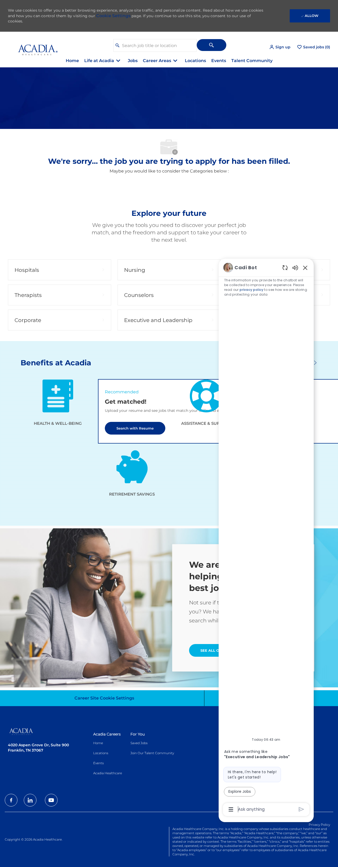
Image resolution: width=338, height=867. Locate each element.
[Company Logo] (34, 46)
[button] (279, 47)
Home (72, 60)
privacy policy (251, 289)
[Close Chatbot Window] (305, 267)
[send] (301, 809)
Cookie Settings (113, 15)
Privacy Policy (319, 825)
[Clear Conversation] (285, 267)
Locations (195, 60)
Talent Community (252, 60)
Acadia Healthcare (107, 773)
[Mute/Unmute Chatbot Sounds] (295, 267)
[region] (266, 538)
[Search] (211, 45)
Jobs (133, 60)
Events (218, 60)
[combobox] (155, 45)
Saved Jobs (139, 743)
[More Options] (231, 809)
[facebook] (11, 800)
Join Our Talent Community (152, 753)
